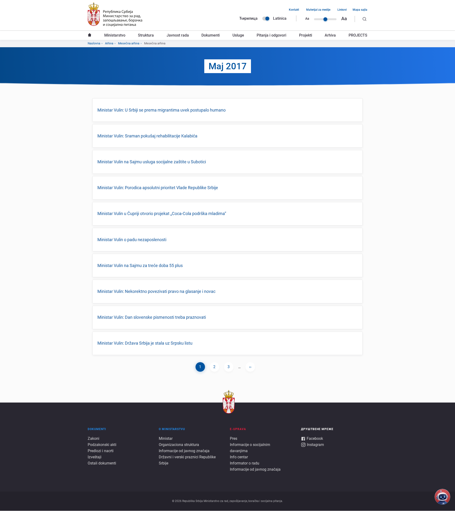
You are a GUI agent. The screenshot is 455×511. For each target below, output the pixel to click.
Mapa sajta (360, 9)
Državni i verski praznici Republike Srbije (187, 460)
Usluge (238, 35)
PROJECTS (358, 35)
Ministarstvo (114, 35)
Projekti (305, 35)
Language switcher (265, 18)
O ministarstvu (172, 429)
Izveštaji (94, 457)
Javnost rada (178, 35)
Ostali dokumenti (102, 463)
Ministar (166, 438)
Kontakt (294, 9)
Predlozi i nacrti (101, 451)
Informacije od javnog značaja (184, 451)
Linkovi (342, 9)
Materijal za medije (318, 9)
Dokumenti (210, 35)
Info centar (239, 457)
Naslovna (89, 35)
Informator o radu (244, 463)
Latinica (280, 18)
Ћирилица (248, 18)
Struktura (146, 35)
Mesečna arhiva (128, 43)
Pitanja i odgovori (271, 35)
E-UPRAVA (238, 429)
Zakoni (93, 438)
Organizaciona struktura (179, 444)
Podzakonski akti (102, 444)
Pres (233, 438)
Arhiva (330, 35)
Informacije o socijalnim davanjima (250, 447)
